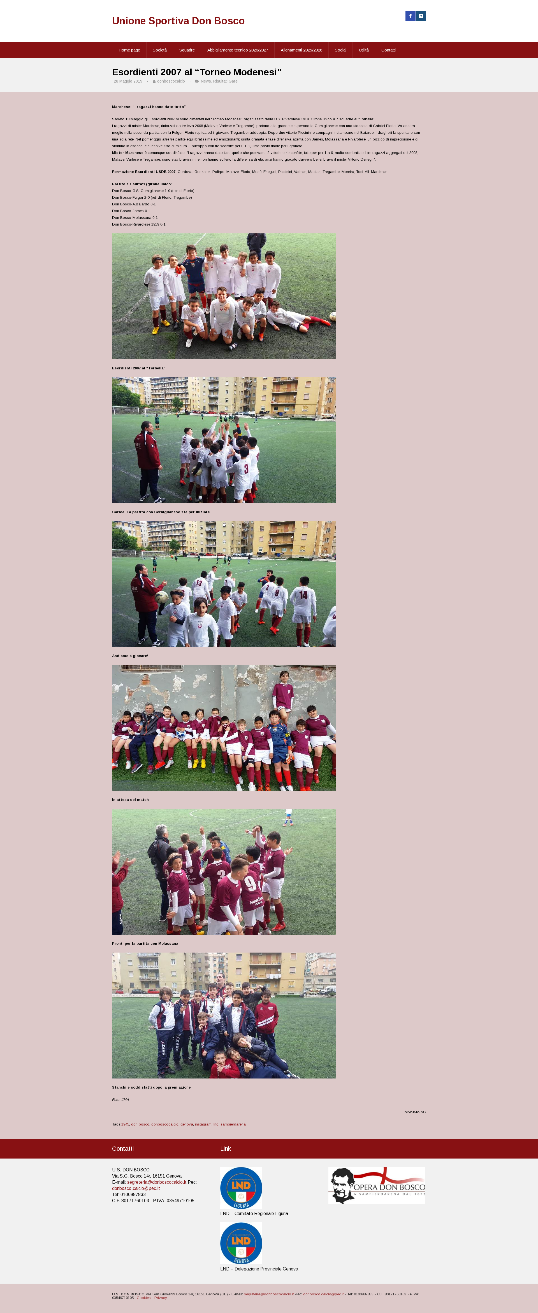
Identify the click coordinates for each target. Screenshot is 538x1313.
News (206, 81)
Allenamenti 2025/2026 (301, 50)
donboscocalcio (164, 1124)
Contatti (388, 50)
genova (186, 1124)
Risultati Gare (225, 81)
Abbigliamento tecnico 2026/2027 (237, 50)
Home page (129, 50)
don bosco (140, 1124)
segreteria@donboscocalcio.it (157, 1182)
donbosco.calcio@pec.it (136, 1188)
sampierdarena (233, 1124)
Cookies (144, 1298)
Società (160, 50)
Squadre (187, 50)
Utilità (364, 50)
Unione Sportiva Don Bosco (178, 21)
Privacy (160, 1298)
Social (340, 50)
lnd (216, 1124)
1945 (125, 1124)
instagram (203, 1124)
